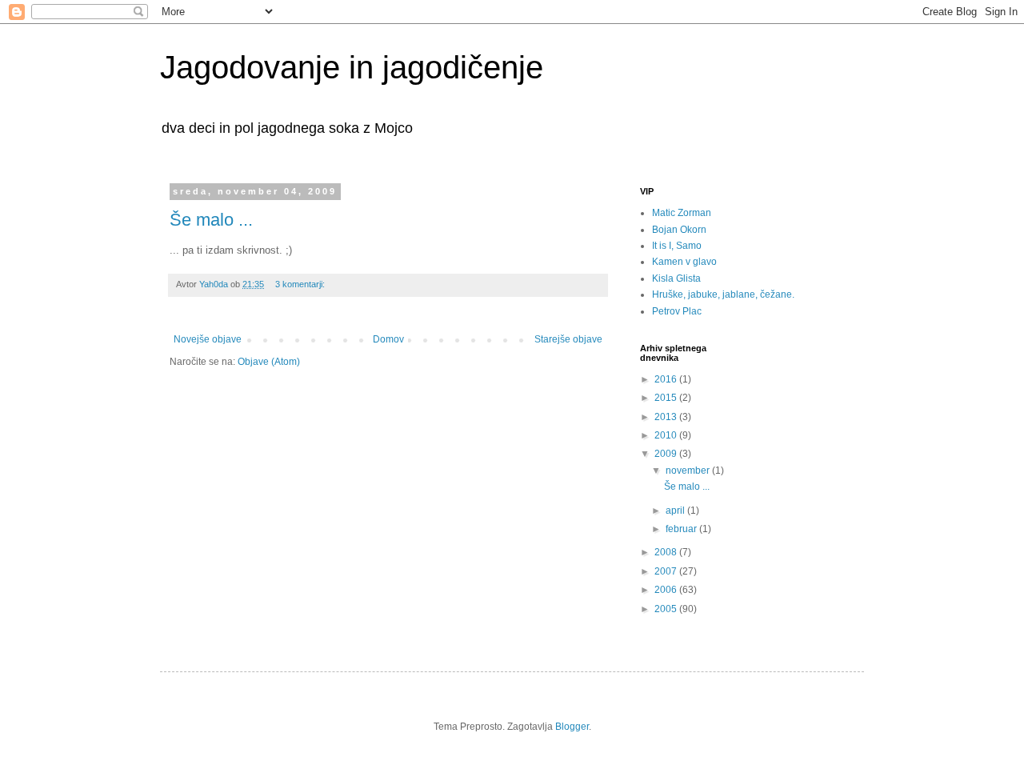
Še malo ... (211, 220)
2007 (666, 571)
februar (682, 529)
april (676, 510)
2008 (666, 552)
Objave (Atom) (269, 361)
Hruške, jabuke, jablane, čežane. (723, 294)
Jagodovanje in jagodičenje (351, 67)
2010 (666, 435)
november (689, 470)
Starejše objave (568, 339)
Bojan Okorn (679, 229)
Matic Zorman (681, 212)
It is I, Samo (677, 245)
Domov (388, 339)
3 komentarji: (301, 284)
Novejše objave (208, 339)
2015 (666, 397)
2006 (666, 589)
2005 (666, 609)
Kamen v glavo (684, 261)
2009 (666, 453)
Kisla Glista (676, 278)
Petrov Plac (677, 311)
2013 (666, 417)
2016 (666, 379)
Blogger (572, 726)
